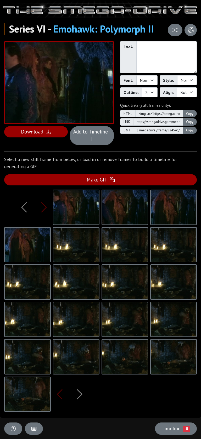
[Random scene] (175, 30)
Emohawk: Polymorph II (103, 28)
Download (33, 131)
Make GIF (98, 179)
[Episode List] (34, 428)
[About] (13, 428)
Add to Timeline (91, 131)
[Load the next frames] (79, 394)
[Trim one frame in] (44, 207)
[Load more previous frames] (24, 207)
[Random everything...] (191, 30)
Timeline (174, 428)
